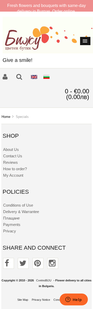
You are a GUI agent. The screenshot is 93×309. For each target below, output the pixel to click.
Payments (11, 224)
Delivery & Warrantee (21, 211)
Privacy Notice (41, 299)
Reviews (10, 162)
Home (6, 117)
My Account (13, 175)
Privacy (9, 231)
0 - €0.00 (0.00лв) (77, 94)
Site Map (22, 299)
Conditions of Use (18, 205)
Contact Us (12, 156)
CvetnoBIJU (43, 280)
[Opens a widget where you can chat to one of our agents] (73, 300)
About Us (11, 149)
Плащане (11, 218)
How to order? (15, 169)
